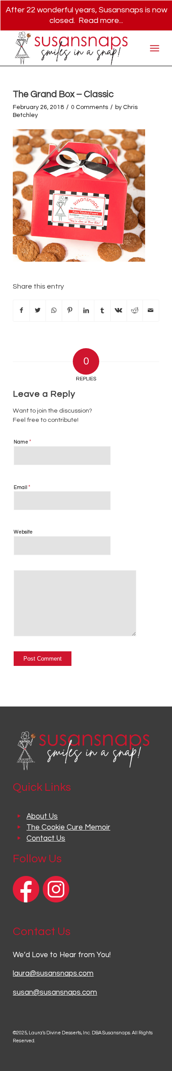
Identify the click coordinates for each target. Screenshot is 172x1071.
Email (22, 487)
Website (23, 532)
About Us (42, 816)
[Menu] (154, 48)
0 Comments (89, 107)
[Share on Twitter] (38, 310)
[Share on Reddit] (135, 310)
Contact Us (45, 838)
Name (22, 442)
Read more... (101, 20)
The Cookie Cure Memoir (68, 827)
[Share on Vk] (119, 310)
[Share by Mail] (151, 310)
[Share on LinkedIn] (86, 310)
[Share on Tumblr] (102, 310)
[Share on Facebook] (21, 310)
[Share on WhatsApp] (54, 310)
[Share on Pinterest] (70, 310)
